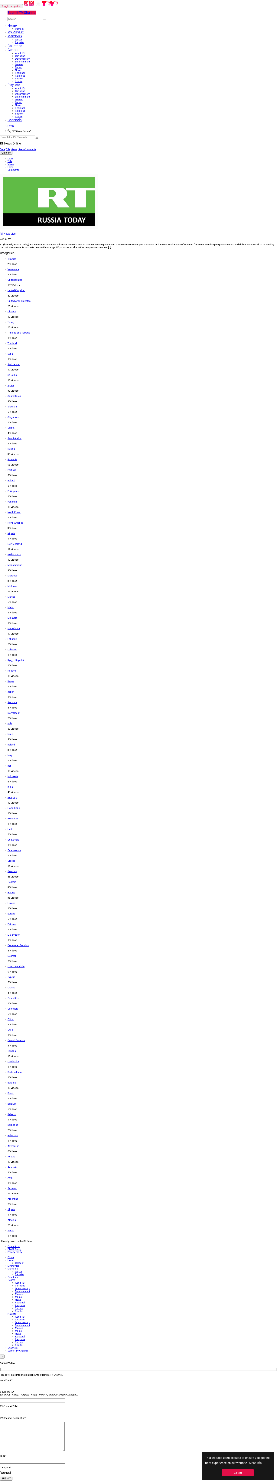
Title (8, 149)
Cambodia (13, 1061)
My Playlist (16, 32)
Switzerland (14, 364)
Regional (20, 72)
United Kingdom (16, 290)
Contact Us (14, 1246)
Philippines (13, 491)
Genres (13, 50)
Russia (11, 448)
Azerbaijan (13, 1146)
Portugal (12, 470)
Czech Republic (16, 966)
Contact (19, 28)
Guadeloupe (14, 850)
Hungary (12, 797)
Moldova (12, 586)
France (11, 892)
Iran (9, 765)
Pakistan (12, 501)
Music (18, 67)
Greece (11, 860)
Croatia (11, 987)
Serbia (11, 427)
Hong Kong (14, 808)
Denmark (12, 955)
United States (15, 279)
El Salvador (14, 934)
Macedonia (14, 628)
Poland (11, 480)
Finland (11, 903)
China (11, 1019)
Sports (18, 81)
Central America (16, 1040)
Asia (10, 1177)
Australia (12, 1167)
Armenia (12, 1188)
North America (15, 522)
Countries (15, 46)
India (10, 786)
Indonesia (13, 776)
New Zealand (15, 543)
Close (11, 1257)
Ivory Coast (14, 713)
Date (2, 149)
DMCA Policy (14, 1249)
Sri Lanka (13, 374)
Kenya (11, 681)
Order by (6, 152)
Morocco (13, 575)
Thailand (12, 343)
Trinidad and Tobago (19, 332)
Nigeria (11, 533)
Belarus (12, 1114)
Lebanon (12, 649)
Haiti (10, 829)
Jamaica (12, 702)
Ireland (11, 744)
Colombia (13, 1008)
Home (12, 25)
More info (255, 1463)
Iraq (10, 755)
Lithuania (12, 639)
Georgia (12, 882)
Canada (12, 1051)
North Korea (14, 512)
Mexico (11, 596)
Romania (12, 459)
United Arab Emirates (19, 301)
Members (15, 36)
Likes (21, 149)
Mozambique (15, 565)
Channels (15, 120)
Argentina (13, 1198)
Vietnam (12, 258)
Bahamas (13, 1135)
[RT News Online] (41, 6)
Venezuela (13, 269)
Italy (10, 723)
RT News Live (8, 233)
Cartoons (20, 56)
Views (14, 149)
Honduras (13, 818)
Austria (11, 1156)
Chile (10, 1029)
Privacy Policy (15, 1252)
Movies (19, 64)
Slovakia (12, 406)
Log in (18, 39)
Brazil (11, 1093)
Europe (11, 913)
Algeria (11, 1209)
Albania (12, 1220)
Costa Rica (13, 998)
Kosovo (12, 670)
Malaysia (12, 617)
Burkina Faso (15, 1072)
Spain (11, 385)
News (18, 70)
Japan (11, 691)
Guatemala (13, 839)
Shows (19, 78)
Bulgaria (12, 1082)
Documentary (22, 58)
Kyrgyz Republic (16, 660)
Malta (11, 607)
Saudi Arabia (14, 438)
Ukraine (12, 311)
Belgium (12, 1103)
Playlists (14, 85)
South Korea (14, 396)
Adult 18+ (20, 53)
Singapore (13, 417)
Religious (20, 75)
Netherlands (14, 554)
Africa (11, 1230)
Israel (10, 734)
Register (19, 42)
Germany (12, 871)
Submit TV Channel (18, 1350)
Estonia (12, 924)
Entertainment (22, 61)
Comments (30, 149)
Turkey (11, 322)
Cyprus (11, 977)
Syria (10, 353)
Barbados (13, 1124)
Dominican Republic (18, 945)
